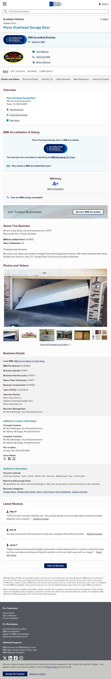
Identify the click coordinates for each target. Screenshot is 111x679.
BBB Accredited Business (41, 37)
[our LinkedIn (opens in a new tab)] (10, 659)
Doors (39, 491)
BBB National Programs (14, 652)
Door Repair (48, 491)
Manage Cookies (37, 674)
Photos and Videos (10, 79)
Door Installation (63, 491)
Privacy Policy (51, 667)
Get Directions (16, 109)
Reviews (32, 71)
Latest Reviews (63, 79)
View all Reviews (55, 565)
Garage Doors (9, 491)
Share (105, 19)
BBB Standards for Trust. (63, 157)
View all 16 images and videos (54, 344)
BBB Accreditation (11, 631)
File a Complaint (10, 618)
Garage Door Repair (26, 491)
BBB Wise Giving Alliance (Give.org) (19, 649)
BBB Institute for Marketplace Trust (19, 647)
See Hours (14, 120)
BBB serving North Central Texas (29, 361)
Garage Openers (79, 491)
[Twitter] (4, 459)
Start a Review (9, 615)
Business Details (30, 79)
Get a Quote (18, 71)
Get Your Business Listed (14, 628)
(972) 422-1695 (43, 57)
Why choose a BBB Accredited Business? (31, 165)
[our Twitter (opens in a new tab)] (5, 659)
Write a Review (43, 62)
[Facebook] (9, 459)
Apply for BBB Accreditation (16, 634)
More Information (55, 189)
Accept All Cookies (15, 673)
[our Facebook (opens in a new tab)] (16, 659)
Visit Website (42, 51)
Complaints (46, 71)
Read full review (41, 518)
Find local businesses (19, 11)
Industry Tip (47, 79)
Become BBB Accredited (88, 211)
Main (5, 71)
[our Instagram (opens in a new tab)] (21, 659)
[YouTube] (13, 459)
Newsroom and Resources (15, 636)
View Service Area (18, 115)
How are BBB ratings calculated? (27, 197)
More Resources (81, 79)
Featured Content (100, 79)
